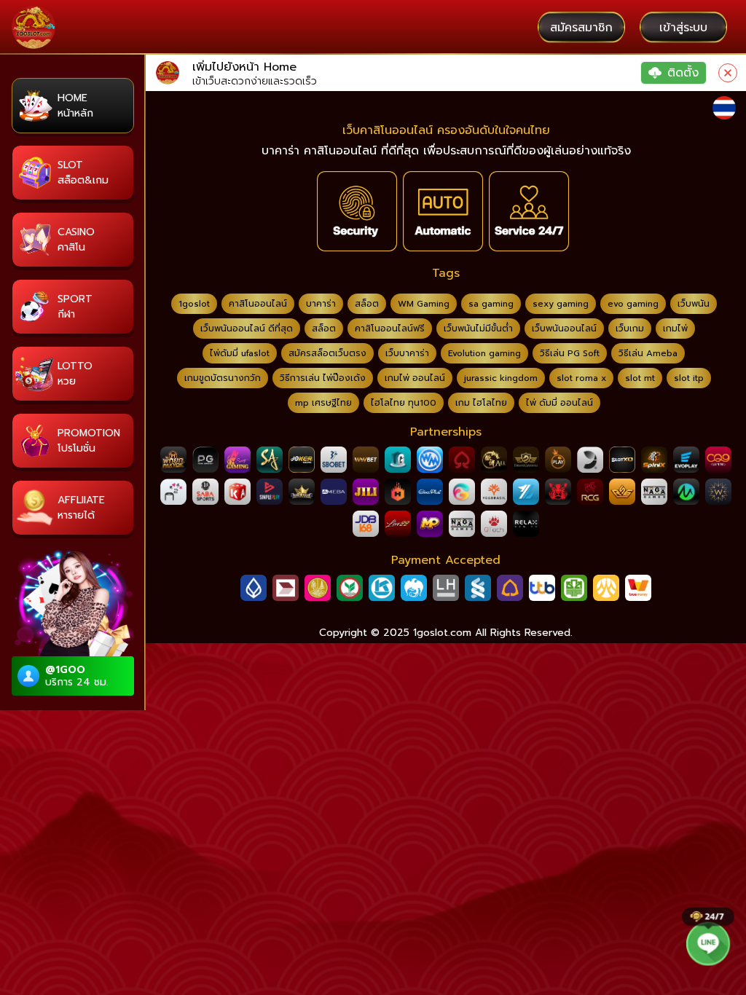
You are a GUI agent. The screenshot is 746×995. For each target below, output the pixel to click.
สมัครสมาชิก (581, 27)
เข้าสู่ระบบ (683, 27)
